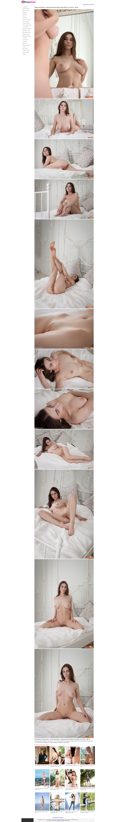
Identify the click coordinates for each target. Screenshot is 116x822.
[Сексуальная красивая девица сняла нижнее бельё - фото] (72, 778)
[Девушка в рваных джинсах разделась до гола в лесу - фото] (87, 801)
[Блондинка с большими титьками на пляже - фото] (42, 778)
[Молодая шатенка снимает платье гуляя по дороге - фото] (87, 778)
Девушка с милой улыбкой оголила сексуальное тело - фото (56, 789)
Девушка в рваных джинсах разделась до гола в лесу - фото (87, 812)
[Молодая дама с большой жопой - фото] (42, 755)
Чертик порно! (26, 52)
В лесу (24, 15)
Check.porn (60, 817)
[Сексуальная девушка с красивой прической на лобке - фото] (57, 755)
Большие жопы (26, 8)
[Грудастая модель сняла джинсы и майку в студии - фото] (72, 801)
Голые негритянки (27, 25)
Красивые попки (26, 30)
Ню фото (25, 43)
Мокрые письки (26, 34)
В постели (25, 17)
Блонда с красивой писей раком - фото (72, 765)
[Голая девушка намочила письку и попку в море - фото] (57, 801)
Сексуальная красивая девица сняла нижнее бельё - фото (71, 789)
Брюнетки (25, 12)
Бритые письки (26, 10)
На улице (25, 41)
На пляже (25, 37)
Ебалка (24, 54)
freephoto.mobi (45, 819)
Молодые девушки (27, 36)
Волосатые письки (27, 19)
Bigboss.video (86, 4)
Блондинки (25, 6)
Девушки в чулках (27, 28)
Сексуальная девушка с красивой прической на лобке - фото (56, 766)
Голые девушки (26, 23)
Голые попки (25, 26)
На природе (25, 39)
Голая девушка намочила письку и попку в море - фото (56, 812)
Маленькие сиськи (27, 32)
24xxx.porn (55, 817)
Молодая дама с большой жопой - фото (42, 765)
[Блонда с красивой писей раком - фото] (72, 755)
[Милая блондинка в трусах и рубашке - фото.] (87, 755)
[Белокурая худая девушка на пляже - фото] (42, 801)
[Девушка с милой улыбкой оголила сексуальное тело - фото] (57, 778)
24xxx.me (92, 4)
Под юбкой (25, 48)
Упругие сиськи (26, 50)
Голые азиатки (26, 21)
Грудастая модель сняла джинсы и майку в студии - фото (71, 812)
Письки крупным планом (26, 46)
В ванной (25, 14)
